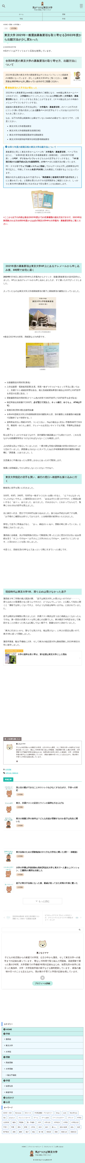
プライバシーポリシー (34, 1146)
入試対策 (6, 1122)
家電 (25, 1127)
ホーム (21, 14)
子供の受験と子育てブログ (43, 1155)
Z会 (4, 1117)
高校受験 (9, 1062)
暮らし (54, 1127)
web (64, 1113)
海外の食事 (63, 1127)
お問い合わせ (59, 1146)
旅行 (46, 1127)
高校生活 (15, 773)
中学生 (79, 1117)
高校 (56, 1132)
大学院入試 (74, 1122)
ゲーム (36, 1117)
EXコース (28, 1113)
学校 (21, 19)
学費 (12, 1127)
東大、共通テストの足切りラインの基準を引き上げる (40, 803)
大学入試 (8, 773)
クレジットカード (24, 1117)
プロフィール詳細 (42, 983)
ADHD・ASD (7, 1113)
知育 (78, 1127)
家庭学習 (9, 1092)
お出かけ (10, 1097)
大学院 (8, 1052)
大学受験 (8, 769)
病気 (72, 1127)
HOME (9, 1029)
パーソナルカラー (58, 1117)
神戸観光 (6, 1132)
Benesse (18, 1113)
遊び (27, 1132)
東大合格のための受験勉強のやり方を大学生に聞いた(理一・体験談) (46, 852)
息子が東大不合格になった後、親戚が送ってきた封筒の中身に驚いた (47, 883)
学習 (63, 19)
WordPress (73, 1113)
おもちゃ (12, 1117)
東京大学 (9, 1045)
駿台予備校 (11, 1075)
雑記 (33, 1132)
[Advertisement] (42, 245)
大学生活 (57, 1122)
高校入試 (64, 1132)
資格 (14, 1132)
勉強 (14, 1122)
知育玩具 (9, 1086)
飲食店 (49, 1132)
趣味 (20, 1132)
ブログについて (48, 1146)
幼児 (40, 1127)
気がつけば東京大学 (42, 7)
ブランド (70, 1117)
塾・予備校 (30, 1122)
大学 (39, 1122)
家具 (19, 1127)
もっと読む (44, 901)
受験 (63, 14)
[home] (17, 761)
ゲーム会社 (45, 1117)
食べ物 (41, 1132)
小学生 (33, 1127)
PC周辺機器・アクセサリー (43, 1113)
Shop (58, 1113)
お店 (8, 1102)
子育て (5, 1127)
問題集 (21, 1122)
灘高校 (8, 1039)
